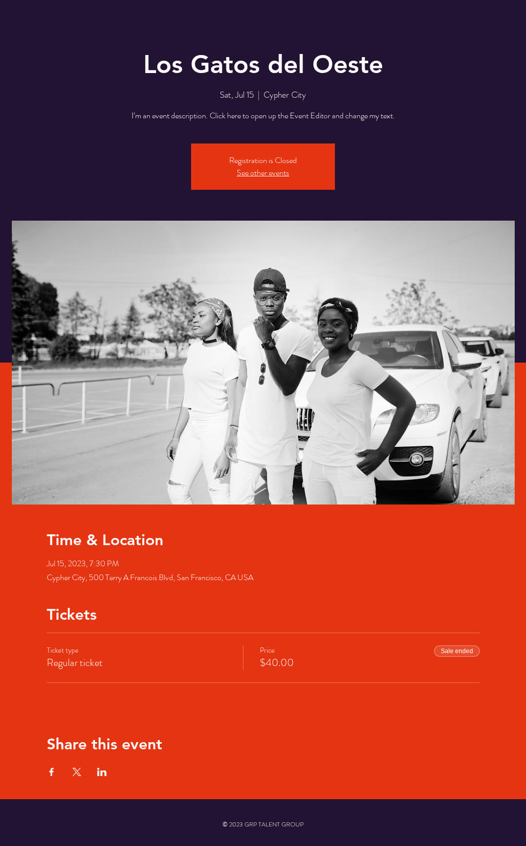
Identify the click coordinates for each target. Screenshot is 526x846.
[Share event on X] (77, 772)
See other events (263, 172)
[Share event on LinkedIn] (102, 772)
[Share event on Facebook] (52, 772)
